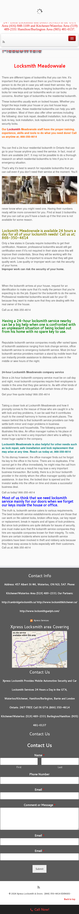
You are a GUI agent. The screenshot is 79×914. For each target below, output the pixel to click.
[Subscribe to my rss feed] (4, 42)
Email (39, 790)
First (18, 767)
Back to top (69, 899)
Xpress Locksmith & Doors (30, 893)
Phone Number (39, 774)
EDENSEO (65, 893)
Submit (39, 869)
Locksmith (13, 129)
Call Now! (41, 909)
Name (39, 755)
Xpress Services (41, 620)
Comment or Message (39, 805)
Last (60, 767)
